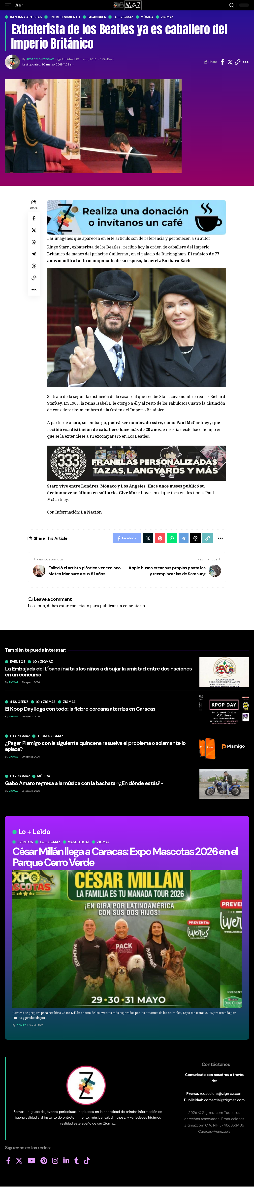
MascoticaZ (79, 842)
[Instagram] (55, 1161)
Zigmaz (167, 17)
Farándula (97, 17)
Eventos (25, 842)
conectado (79, 606)
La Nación (91, 512)
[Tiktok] (87, 1161)
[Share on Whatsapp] (34, 242)
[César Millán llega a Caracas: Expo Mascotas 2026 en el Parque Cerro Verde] (127, 939)
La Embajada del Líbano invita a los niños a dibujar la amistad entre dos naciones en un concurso (98, 671)
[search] (231, 5)
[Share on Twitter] (229, 62)
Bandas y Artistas (26, 17)
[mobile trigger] (9, 5)
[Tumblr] (76, 1161)
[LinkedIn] (66, 1161)
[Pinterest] (43, 1161)
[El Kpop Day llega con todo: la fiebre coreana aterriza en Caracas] (224, 709)
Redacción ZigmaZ (40, 59)
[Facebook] (8, 1161)
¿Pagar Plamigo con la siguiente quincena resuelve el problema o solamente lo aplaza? (95, 746)
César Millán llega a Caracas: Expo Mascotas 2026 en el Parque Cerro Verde (125, 857)
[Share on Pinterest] (160, 538)
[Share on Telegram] (34, 254)
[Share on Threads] (34, 266)
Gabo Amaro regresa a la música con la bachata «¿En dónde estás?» (84, 783)
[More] (245, 62)
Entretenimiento (64, 17)
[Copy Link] (237, 62)
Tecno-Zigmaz (50, 736)
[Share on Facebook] (222, 62)
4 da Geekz (19, 701)
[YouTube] (31, 1161)
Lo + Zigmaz (123, 17)
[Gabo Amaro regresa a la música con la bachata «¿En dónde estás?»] (224, 784)
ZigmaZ (21, 1025)
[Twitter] (19, 1161)
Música (147, 17)
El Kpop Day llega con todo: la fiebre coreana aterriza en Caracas (80, 708)
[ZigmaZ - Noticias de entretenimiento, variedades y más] (127, 5)
